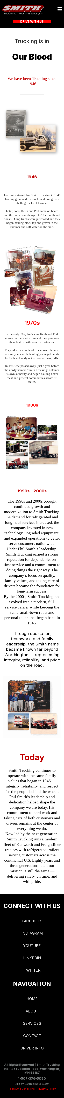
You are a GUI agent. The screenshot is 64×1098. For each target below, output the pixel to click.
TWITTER (32, 970)
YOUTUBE (32, 945)
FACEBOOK (32, 921)
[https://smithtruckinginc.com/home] (23, 9)
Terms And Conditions (21, 1088)
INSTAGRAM (32, 933)
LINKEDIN (32, 958)
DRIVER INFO (32, 1048)
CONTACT (32, 1036)
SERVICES (32, 1023)
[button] (60, 10)
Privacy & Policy (46, 1088)
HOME (32, 999)
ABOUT (32, 1011)
